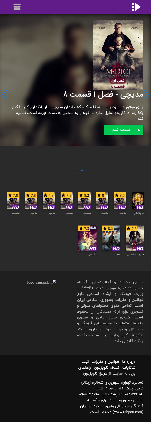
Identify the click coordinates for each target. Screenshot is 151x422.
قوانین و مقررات (105, 362)
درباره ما (128, 362)
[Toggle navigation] (17, 7)
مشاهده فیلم (121, 130)
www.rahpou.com (128, 412)
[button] (82, 170)
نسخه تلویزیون (106, 367)
